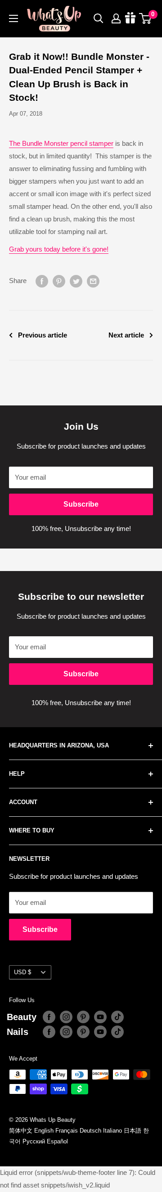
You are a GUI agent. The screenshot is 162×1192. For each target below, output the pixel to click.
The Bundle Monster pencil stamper (61, 143)
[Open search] (99, 18)
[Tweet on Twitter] (76, 281)
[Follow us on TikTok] (117, 1017)
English (44, 1130)
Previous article (42, 335)
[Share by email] (93, 281)
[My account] (116, 18)
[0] (145, 18)
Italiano (112, 1130)
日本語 (132, 1130)
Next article (126, 335)
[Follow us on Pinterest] (83, 1017)
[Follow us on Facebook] (49, 1017)
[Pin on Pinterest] (59, 281)
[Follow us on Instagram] (66, 1017)
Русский (33, 1141)
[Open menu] (13, 18)
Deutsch (90, 1130)
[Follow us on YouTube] (100, 1017)
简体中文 (20, 1130)
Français (66, 1130)
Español (57, 1141)
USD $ (22, 972)
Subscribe (81, 504)
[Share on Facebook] (42, 281)
